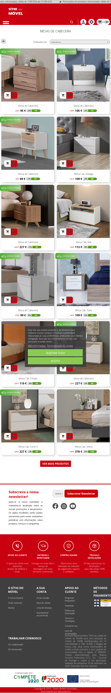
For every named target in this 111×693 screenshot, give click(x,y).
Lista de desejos (44, 607)
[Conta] (83, 22)
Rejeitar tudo (55, 353)
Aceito (55, 361)
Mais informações (37, 345)
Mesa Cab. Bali (83, 242)
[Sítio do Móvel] (15, 11)
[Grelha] (3, 41)
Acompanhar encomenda (43, 614)
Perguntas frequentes (70, 599)
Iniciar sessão (43, 598)
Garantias (69, 605)
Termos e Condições (70, 619)
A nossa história (15, 598)
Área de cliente (43, 602)
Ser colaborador (15, 644)
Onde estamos (15, 602)
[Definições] (91, 22)
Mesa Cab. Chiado (27, 378)
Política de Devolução (70, 612)
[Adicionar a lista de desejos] (14, 95)
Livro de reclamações (71, 632)
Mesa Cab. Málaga (83, 174)
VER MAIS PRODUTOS (55, 463)
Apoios (11, 607)
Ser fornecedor (15, 649)
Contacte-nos (71, 626)
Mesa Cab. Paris (83, 310)
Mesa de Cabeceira (27, 105)
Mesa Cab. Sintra (83, 446)
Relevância (80, 42)
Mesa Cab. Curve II (28, 446)
